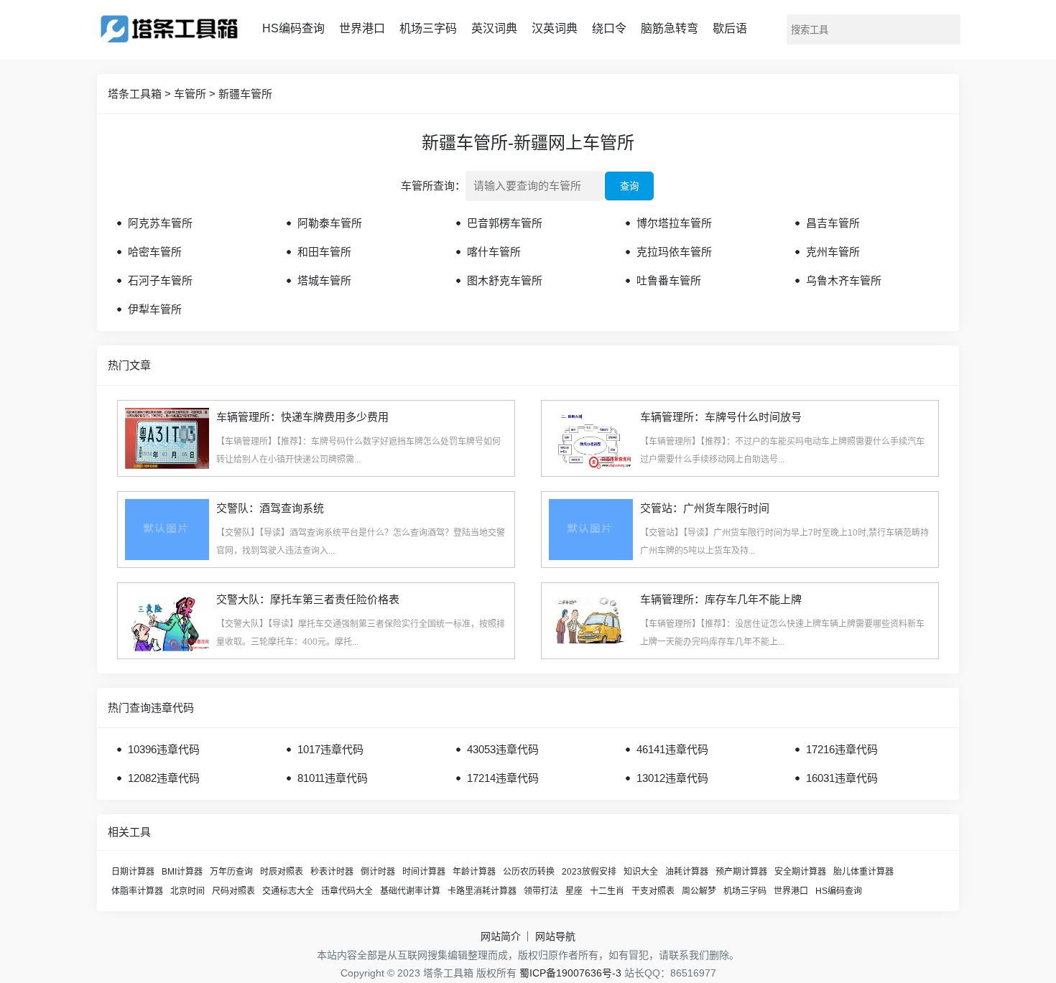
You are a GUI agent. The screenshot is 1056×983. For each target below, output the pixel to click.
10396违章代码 (164, 749)
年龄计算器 (474, 872)
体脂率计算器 (137, 891)
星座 (574, 891)
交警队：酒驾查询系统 (270, 508)
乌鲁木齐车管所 (843, 280)
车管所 (190, 94)
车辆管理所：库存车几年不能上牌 (721, 599)
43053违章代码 (503, 749)
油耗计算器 (686, 872)
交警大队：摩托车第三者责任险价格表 (307, 599)
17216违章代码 (842, 749)
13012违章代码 (672, 778)
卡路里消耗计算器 (482, 891)
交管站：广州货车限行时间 (704, 508)
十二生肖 (607, 891)
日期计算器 (132, 872)
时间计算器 (423, 872)
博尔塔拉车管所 (674, 223)
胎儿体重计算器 (863, 872)
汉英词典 (555, 28)
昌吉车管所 (833, 223)
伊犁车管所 (155, 309)
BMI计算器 (182, 872)
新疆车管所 (245, 94)
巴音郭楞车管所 (504, 223)
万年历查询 (231, 872)
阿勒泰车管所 (329, 223)
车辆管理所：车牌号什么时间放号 (721, 417)
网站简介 (501, 936)
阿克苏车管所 (160, 223)
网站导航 (555, 936)
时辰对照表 (281, 872)
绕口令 (609, 28)
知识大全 (641, 872)
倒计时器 (378, 872)
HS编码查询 (293, 28)
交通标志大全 (288, 891)
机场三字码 (428, 28)
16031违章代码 (842, 778)
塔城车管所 (324, 280)
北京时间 (187, 891)
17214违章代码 (503, 778)
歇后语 (730, 28)
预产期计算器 (741, 872)
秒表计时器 (331, 872)
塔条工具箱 (135, 94)
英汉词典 (494, 28)
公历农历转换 (529, 872)
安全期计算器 (800, 872)
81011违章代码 (332, 778)
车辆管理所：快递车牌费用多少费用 (302, 417)
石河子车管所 (160, 280)
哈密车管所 (155, 252)
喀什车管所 (494, 252)
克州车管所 (833, 252)
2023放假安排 (589, 872)
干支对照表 (653, 891)
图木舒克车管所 (504, 280)
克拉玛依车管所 (674, 252)
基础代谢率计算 (410, 891)
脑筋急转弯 (669, 28)
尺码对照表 (233, 891)
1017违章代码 (330, 749)
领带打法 (541, 891)
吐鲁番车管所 (668, 280)
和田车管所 (324, 252)
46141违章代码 (672, 749)
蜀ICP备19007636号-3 (570, 973)
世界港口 (362, 28)
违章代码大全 (347, 891)
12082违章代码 (164, 778)
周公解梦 (699, 891)
